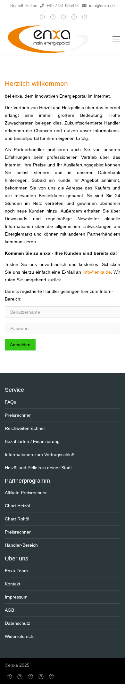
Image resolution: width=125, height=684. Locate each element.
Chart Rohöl (17, 518)
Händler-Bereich (21, 545)
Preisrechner (18, 415)
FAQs (10, 402)
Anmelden (20, 344)
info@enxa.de (102, 6)
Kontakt (12, 583)
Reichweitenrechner (25, 428)
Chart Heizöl (17, 505)
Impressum (16, 597)
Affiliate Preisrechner (26, 492)
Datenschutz (17, 623)
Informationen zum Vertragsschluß (40, 454)
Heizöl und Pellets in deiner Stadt (38, 467)
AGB (9, 610)
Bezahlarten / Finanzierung (32, 441)
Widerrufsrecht (20, 636)
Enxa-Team (16, 570)
